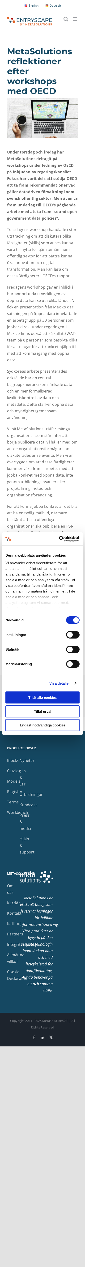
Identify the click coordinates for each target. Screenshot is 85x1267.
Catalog (14, 770)
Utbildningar (31, 794)
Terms (13, 802)
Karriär (13, 902)
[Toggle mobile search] (66, 19)
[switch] (73, 635)
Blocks (13, 760)
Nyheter (27, 760)
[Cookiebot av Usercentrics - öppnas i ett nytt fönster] (60, 539)
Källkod (14, 923)
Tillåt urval (42, 711)
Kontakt (14, 913)
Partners (15, 934)
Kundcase (29, 804)
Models (14, 781)
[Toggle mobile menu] (75, 19)
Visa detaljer (59, 683)
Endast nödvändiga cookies (42, 725)
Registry (14, 791)
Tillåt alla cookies (42, 697)
